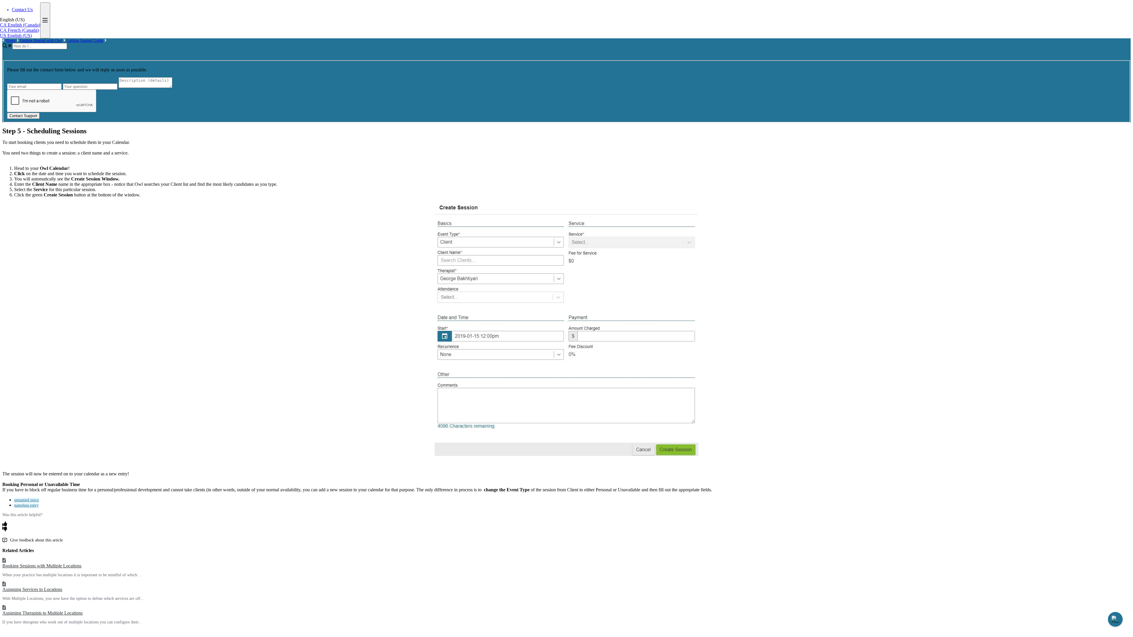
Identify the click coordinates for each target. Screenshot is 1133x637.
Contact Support (23, 116)
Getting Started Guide (85, 40)
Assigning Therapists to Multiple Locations (42, 612)
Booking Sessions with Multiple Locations (41, 565)
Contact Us (22, 9)
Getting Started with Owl (41, 40)
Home (11, 40)
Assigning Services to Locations (32, 589)
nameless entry (26, 505)
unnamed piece (26, 500)
